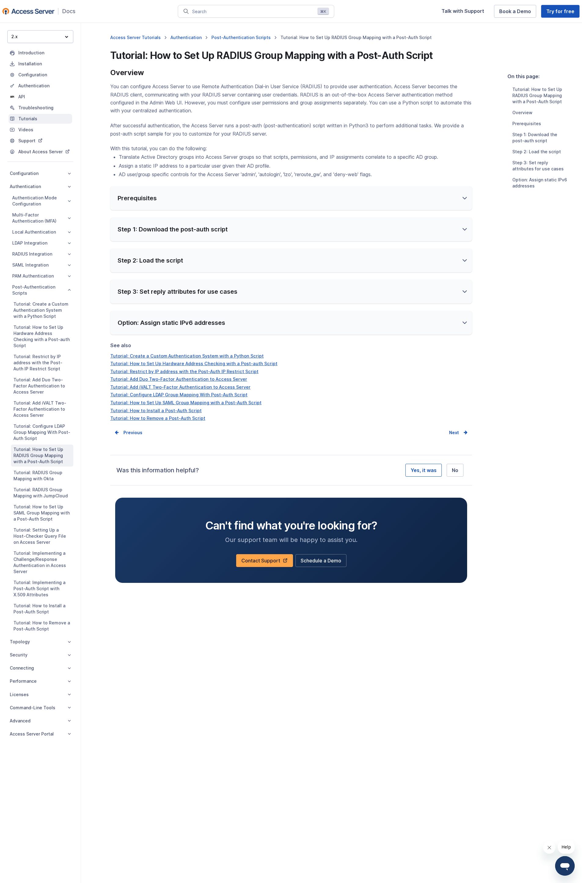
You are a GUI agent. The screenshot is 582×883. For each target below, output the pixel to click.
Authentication (25, 186)
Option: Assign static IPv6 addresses (539, 182)
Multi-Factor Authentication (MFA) (34, 217)
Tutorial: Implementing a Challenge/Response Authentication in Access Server (39, 562)
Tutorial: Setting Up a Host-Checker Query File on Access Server (39, 536)
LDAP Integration (29, 242)
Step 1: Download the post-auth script (534, 137)
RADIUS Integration (32, 253)
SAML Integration (30, 264)
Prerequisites (526, 123)
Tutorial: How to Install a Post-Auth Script (39, 608)
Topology (20, 641)
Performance (23, 681)
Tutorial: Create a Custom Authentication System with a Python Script (40, 310)
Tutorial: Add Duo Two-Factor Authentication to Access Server (39, 385)
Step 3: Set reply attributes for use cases (538, 165)
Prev (128, 432)
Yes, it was (424, 470)
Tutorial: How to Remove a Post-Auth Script (41, 625)
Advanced (20, 720)
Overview (522, 112)
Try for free (563, 13)
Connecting (22, 667)
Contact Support (262, 562)
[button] (291, 198)
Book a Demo (517, 13)
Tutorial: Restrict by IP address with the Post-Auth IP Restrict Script (37, 362)
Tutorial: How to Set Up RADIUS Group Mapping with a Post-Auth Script (38, 455)
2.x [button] (14, 36)
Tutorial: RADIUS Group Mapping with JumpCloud (40, 492)
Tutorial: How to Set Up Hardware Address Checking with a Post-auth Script (41, 336)
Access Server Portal (32, 733)
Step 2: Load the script (536, 151)
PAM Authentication (33, 275)
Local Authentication (34, 231)
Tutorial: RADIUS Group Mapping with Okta (37, 475)
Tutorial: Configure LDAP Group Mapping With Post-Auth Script (41, 432)
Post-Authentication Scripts (33, 290)
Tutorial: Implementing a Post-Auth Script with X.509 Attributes (39, 588)
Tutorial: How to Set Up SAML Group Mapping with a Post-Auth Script (41, 512)
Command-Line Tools (32, 707)
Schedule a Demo (321, 562)
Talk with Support (465, 13)
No (455, 470)
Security (18, 654)
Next (454, 432)
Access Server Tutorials (135, 37)
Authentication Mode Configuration (34, 200)
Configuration (24, 173)
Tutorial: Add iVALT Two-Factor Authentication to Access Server (39, 409)
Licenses (19, 694)
